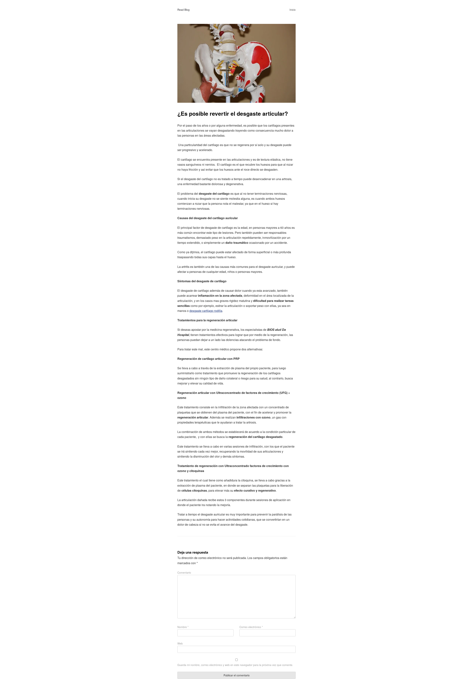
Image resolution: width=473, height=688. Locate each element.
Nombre (182, 627)
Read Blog (183, 9)
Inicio (293, 9)
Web (180, 643)
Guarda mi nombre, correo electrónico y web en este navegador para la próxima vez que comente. (235, 665)
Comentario (184, 572)
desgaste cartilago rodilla (205, 311)
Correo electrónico (251, 627)
